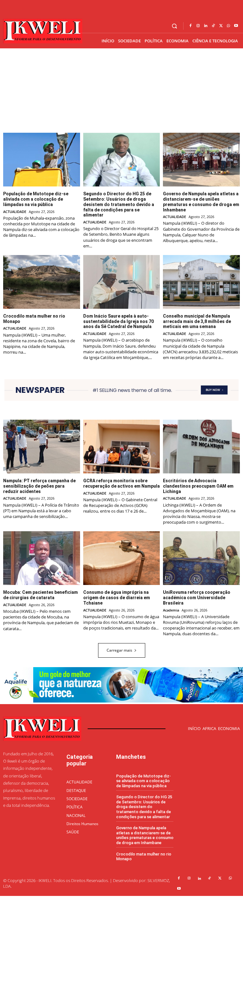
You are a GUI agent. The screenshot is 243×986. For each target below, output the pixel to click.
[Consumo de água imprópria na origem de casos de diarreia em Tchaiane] (121, 558)
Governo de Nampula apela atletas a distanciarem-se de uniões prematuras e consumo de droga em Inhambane (201, 201)
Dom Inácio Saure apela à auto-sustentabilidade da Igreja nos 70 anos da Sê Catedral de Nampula (118, 321)
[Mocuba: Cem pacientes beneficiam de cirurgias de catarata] (41, 558)
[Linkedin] (205, 26)
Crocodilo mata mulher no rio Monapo (143, 856)
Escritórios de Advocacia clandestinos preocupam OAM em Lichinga (198, 486)
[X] (221, 26)
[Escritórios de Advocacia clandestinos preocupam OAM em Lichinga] (201, 446)
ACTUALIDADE (14, 212)
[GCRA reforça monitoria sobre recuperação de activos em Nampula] (121, 446)
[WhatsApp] (228, 26)
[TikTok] (213, 26)
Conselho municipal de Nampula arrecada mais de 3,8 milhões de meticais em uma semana (197, 321)
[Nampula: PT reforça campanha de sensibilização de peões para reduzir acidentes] (41, 446)
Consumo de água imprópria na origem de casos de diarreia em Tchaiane (116, 598)
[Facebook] (190, 26)
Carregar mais (119, 650)
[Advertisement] (121, 940)
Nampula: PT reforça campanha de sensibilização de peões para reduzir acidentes (39, 486)
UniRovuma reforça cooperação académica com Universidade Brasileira (196, 598)
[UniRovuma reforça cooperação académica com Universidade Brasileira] (201, 558)
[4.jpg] (121, 700)
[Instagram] (198, 26)
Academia (171, 610)
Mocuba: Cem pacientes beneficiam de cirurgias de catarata (40, 595)
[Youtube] (236, 26)
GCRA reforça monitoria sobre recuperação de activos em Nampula (121, 483)
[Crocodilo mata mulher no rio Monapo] (41, 282)
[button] (174, 26)
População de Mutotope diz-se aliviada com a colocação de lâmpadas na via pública (35, 199)
